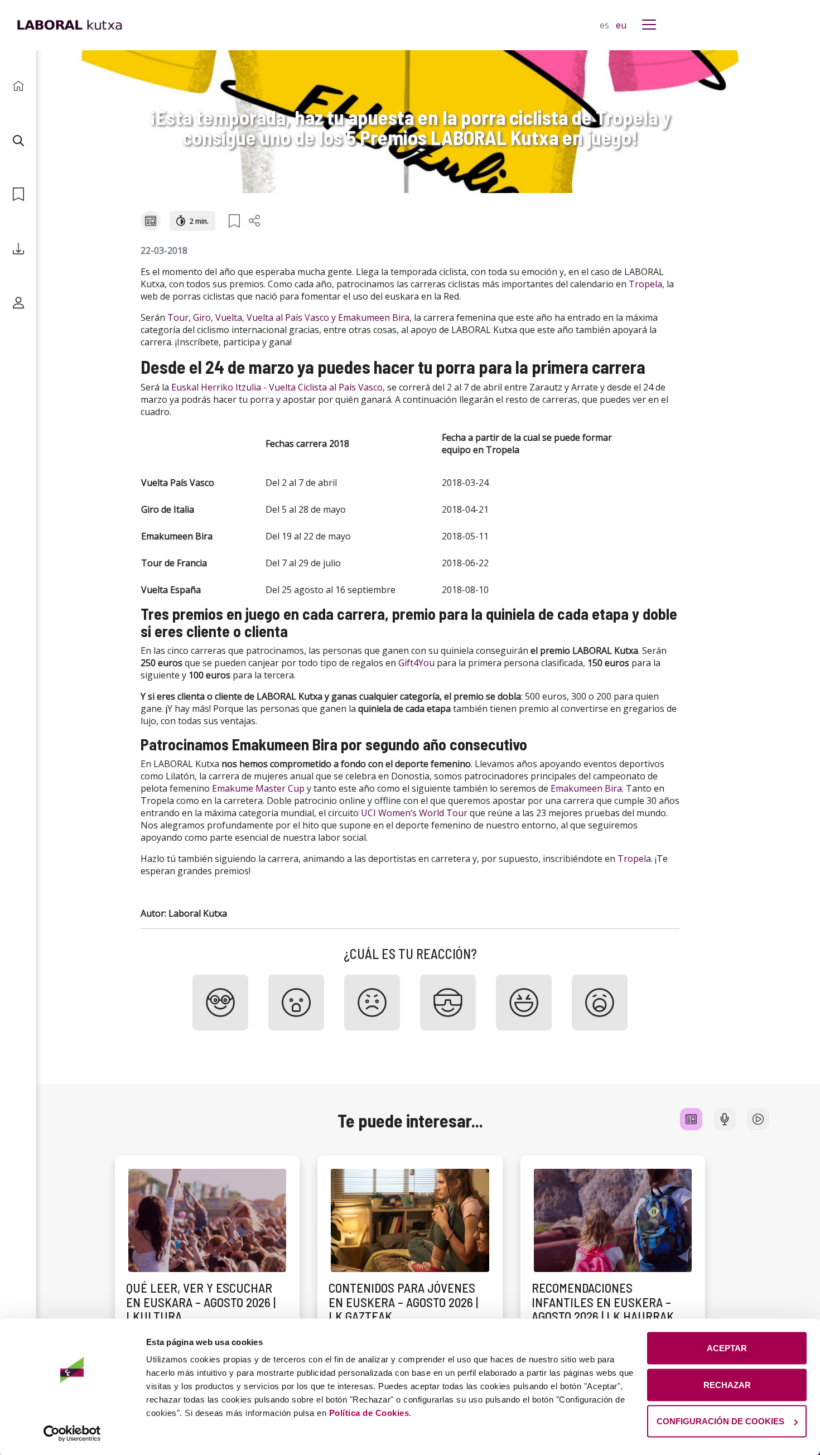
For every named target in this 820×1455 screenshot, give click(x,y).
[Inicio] (18, 86)
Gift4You (416, 663)
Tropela (645, 284)
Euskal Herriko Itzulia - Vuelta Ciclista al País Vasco (277, 387)
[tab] (691, 1119)
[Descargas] (18, 248)
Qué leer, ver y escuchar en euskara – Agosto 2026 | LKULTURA (201, 1302)
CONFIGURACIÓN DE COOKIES (720, 1421)
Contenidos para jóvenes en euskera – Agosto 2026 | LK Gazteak (403, 1302)
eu (621, 25)
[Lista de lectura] (18, 194)
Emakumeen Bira (586, 788)
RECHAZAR (727, 1384)
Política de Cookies (369, 1413)
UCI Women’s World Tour (414, 813)
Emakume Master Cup (258, 788)
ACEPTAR (727, 1348)
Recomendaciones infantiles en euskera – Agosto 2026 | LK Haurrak (603, 1302)
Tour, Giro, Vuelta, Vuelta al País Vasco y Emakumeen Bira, (289, 317)
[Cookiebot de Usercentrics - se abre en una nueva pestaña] (72, 1433)
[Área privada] (18, 303)
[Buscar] (18, 140)
